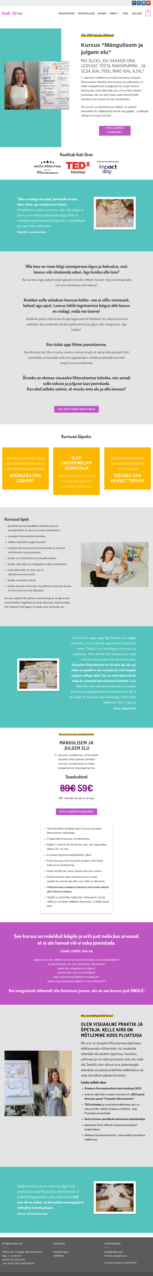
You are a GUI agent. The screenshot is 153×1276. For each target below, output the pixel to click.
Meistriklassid (86, 13)
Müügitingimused (113, 1252)
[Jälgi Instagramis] (139, 3)
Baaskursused (67, 13)
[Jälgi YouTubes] (148, 3)
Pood (125, 13)
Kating (133, 1263)
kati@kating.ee (60, 1252)
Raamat (102, 13)
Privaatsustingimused (115, 1256)
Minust (113, 13)
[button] (148, 13)
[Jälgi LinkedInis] (143, 3)
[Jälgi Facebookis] (134, 3)
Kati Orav (12, 13)
